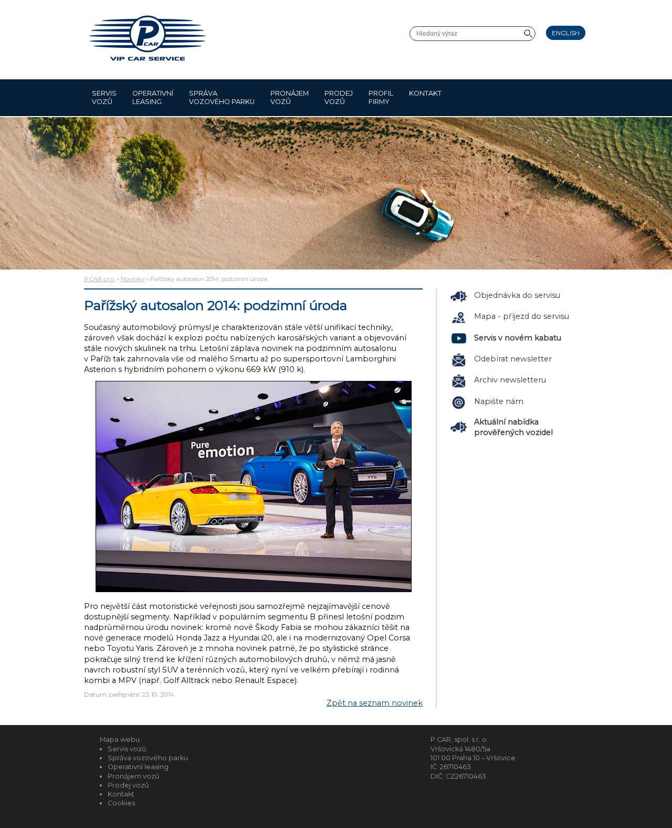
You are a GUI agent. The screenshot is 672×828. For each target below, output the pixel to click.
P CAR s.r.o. (99, 279)
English (566, 33)
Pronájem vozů (289, 97)
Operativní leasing (152, 97)
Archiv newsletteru (510, 380)
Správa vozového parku (222, 97)
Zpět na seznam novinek (375, 703)
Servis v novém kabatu (517, 338)
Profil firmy (381, 97)
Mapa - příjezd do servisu (521, 316)
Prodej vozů (338, 97)
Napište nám (498, 401)
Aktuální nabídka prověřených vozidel (513, 427)
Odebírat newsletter (513, 359)
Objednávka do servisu (517, 295)
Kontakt (425, 93)
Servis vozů (104, 97)
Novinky (132, 279)
